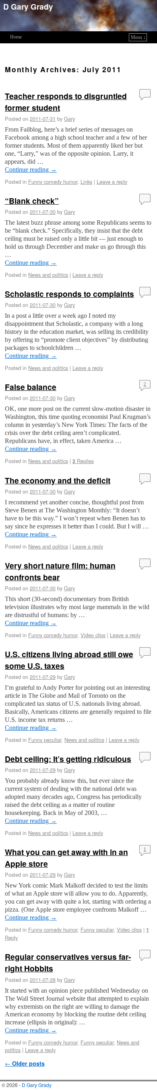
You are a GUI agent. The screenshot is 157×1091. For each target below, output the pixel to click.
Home (16, 37)
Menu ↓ (138, 37)
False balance (30, 386)
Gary (69, 118)
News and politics (48, 274)
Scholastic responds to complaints (69, 293)
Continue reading (31, 169)
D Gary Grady (28, 6)
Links (86, 181)
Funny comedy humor (52, 181)
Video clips (93, 635)
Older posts (25, 1063)
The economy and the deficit (57, 480)
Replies (83, 461)
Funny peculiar (44, 740)
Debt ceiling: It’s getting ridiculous (68, 758)
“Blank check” (32, 200)
